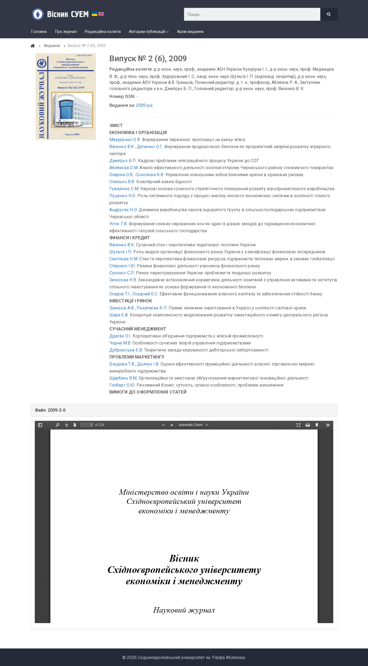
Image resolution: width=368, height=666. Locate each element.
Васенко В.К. (122, 244)
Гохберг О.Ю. (122, 385)
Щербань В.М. (123, 378)
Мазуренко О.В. (125, 139)
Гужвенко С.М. (124, 188)
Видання (52, 45)
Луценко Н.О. (122, 195)
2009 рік (144, 105)
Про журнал (66, 31)
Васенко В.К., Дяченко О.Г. (136, 146)
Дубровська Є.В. (126, 350)
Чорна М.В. (120, 343)
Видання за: (122, 105)
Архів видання (190, 31)
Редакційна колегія (103, 31)
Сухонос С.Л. (122, 272)
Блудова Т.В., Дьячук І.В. (134, 364)
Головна (39, 31)
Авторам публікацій (147, 31)
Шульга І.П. (120, 251)
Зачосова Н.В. (123, 279)
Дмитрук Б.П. (123, 160)
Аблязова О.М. (124, 167)
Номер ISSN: (122, 96)
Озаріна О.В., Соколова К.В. (136, 174)
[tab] (184, 410)
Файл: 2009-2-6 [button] (50, 410)
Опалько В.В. (122, 181)
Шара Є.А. (119, 314)
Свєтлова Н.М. (123, 258)
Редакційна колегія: (130, 69)
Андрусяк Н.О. (123, 209)
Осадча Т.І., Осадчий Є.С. (133, 293)
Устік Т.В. (118, 223)
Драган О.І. (120, 336)
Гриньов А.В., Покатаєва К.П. (138, 307)
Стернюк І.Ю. (122, 265)
